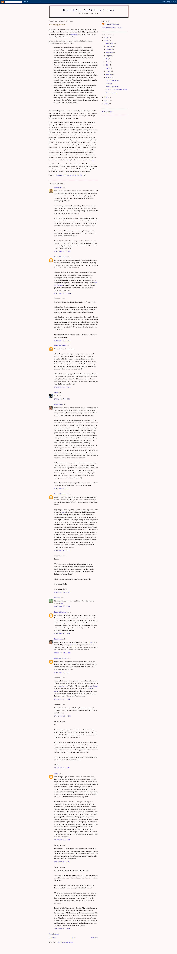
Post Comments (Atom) (65, 942)
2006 (106, 104)
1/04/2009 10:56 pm (62, 592)
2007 (106, 100)
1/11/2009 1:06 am (62, 699)
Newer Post (52, 938)
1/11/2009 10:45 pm (62, 716)
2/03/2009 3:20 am (62, 929)
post (62, 603)
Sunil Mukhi (58, 187)
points (64, 512)
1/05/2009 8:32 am (62, 633)
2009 (106, 40)
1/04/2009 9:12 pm (62, 550)
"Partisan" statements (112, 86)
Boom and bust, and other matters (116, 90)
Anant (56, 392)
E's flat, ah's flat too (88, 10)
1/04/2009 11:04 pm (62, 606)
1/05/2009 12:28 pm (62, 653)
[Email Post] (84, 175)
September (109, 52)
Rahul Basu (58, 404)
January (109, 77)
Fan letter (109, 83)
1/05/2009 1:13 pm (62, 672)
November (109, 46)
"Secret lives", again (112, 80)
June (108, 62)
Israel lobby (62, 686)
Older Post (94, 938)
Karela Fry (73, 645)
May (108, 65)
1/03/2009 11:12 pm (62, 340)
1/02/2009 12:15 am (62, 293)
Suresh (56, 773)
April (108, 68)
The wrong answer (111, 93)
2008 (106, 97)
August (108, 55)
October (109, 49)
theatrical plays (93, 686)
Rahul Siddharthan (60, 257)
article (92, 642)
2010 (106, 37)
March (108, 71)
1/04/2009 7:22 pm (62, 488)
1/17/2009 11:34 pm (62, 840)
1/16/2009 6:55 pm (62, 768)
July (107, 59)
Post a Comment (54, 934)
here (69, 160)
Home (74, 938)
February (109, 74)
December (109, 43)
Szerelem (57, 598)
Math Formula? (107, 112)
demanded (73, 34)
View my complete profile (112, 27)
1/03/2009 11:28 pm (62, 387)
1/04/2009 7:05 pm (62, 399)
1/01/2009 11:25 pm (62, 251)
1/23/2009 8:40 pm (62, 862)
